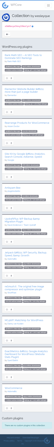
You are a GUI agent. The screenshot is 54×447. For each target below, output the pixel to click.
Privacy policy (9, 441)
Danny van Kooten (15, 324)
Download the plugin (31, 438)
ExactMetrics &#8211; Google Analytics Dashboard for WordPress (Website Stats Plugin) (26, 354)
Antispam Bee (12, 187)
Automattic (12, 259)
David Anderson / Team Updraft (21, 225)
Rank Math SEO (14, 61)
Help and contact (13, 438)
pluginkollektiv (13, 191)
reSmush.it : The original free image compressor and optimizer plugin (24, 288)
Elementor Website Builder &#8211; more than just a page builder (24, 90)
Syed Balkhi (12, 360)
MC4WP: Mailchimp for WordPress (24, 320)
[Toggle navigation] (48, 5)
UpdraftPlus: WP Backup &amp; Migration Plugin (22, 220)
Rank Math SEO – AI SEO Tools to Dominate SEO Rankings (23, 56)
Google (10, 160)
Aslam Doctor (13, 126)
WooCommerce (13, 388)
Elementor (12, 95)
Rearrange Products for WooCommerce (27, 122)
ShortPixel (11, 293)
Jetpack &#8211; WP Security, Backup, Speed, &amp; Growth (26, 254)
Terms (19, 441)
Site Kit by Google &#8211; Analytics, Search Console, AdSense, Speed (25, 155)
